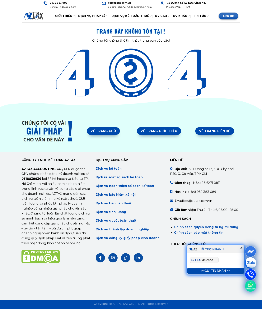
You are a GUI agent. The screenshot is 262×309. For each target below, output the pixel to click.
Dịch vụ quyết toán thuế (116, 220)
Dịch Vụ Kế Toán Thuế (130, 16)
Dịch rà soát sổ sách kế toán (119, 177)
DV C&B (161, 16)
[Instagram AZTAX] (113, 257)
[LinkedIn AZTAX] (138, 257)
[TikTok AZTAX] (125, 257)
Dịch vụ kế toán (109, 168)
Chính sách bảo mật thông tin (198, 232)
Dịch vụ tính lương (111, 212)
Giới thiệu (63, 16)
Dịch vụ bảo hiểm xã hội (116, 194)
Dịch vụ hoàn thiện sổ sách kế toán (125, 186)
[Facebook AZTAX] (100, 257)
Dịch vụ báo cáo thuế (113, 203)
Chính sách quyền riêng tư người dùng (206, 227)
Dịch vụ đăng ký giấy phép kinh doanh (128, 238)
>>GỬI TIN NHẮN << (215, 270)
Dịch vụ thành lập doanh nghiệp (122, 229)
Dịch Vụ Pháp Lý (91, 16)
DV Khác (180, 16)
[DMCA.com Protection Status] (40, 256)
